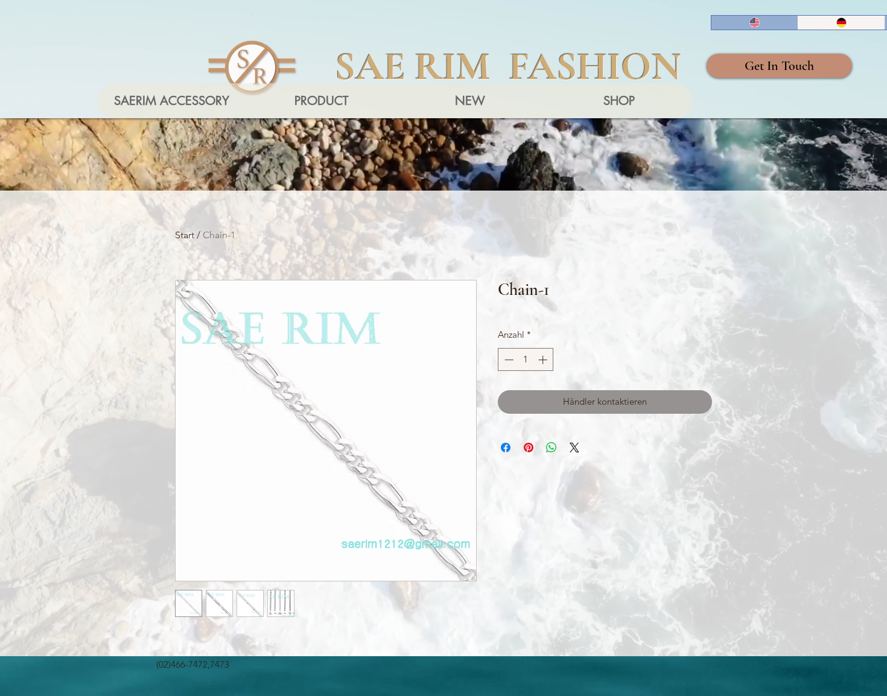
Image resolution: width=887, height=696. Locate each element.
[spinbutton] (526, 360)
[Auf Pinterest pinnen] (528, 447)
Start (184, 235)
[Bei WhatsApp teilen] (551, 447)
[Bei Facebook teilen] (505, 447)
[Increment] (544, 360)
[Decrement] (508, 360)
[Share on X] (574, 447)
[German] (841, 23)
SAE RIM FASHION (508, 66)
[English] (754, 23)
